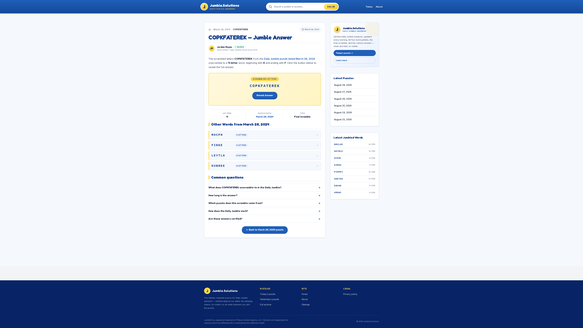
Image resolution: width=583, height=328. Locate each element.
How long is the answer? (222, 195)
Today (369, 6)
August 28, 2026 (343, 85)
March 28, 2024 (221, 29)
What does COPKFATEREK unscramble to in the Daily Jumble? (244, 187)
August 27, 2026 (342, 92)
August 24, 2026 (343, 112)
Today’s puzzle (267, 294)
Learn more (341, 60)
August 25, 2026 (342, 105)
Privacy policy (350, 294)
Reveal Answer (265, 95)
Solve (331, 6)
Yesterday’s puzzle (269, 299)
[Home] (209, 29)
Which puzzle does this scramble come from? (235, 203)
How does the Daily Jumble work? (228, 210)
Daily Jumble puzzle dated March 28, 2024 (289, 58)
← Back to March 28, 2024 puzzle (264, 229)
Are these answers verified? (225, 218)
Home (305, 294)
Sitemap (306, 304)
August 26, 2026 (343, 98)
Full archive (265, 304)
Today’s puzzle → (344, 53)
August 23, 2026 (343, 119)
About (379, 6)
